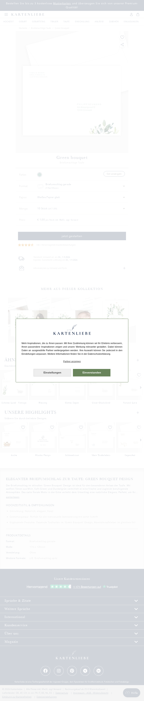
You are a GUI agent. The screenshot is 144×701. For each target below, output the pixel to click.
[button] (72, 361)
